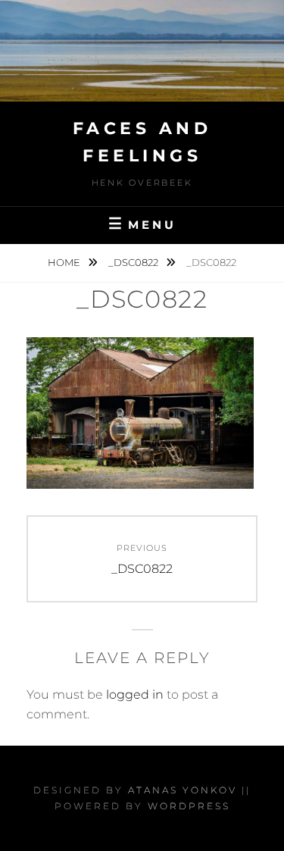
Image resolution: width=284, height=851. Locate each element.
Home (65, 262)
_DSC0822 (134, 262)
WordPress (189, 806)
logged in (135, 694)
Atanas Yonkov (182, 790)
